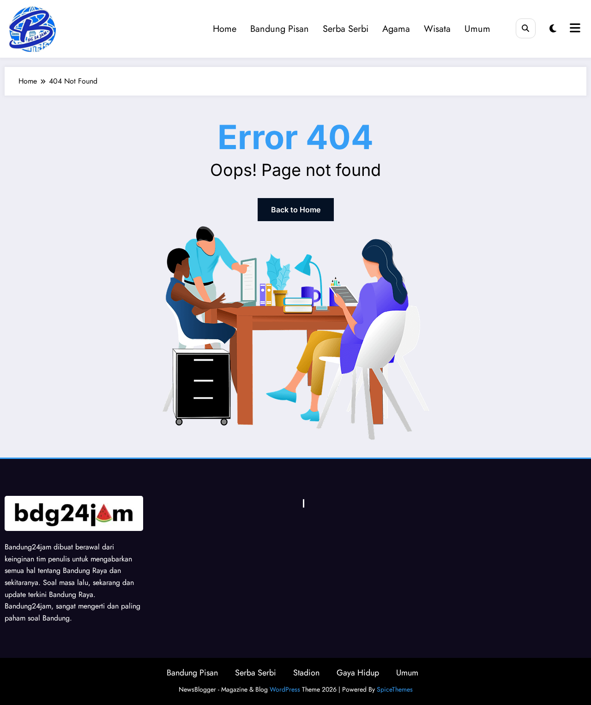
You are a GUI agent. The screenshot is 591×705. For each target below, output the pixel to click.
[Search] (526, 28)
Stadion (306, 673)
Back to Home (295, 209)
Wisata (437, 29)
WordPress (285, 689)
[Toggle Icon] (574, 29)
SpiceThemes (395, 689)
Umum (477, 29)
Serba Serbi (345, 29)
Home (224, 29)
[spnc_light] (552, 29)
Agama (396, 29)
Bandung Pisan (279, 29)
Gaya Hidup (358, 673)
